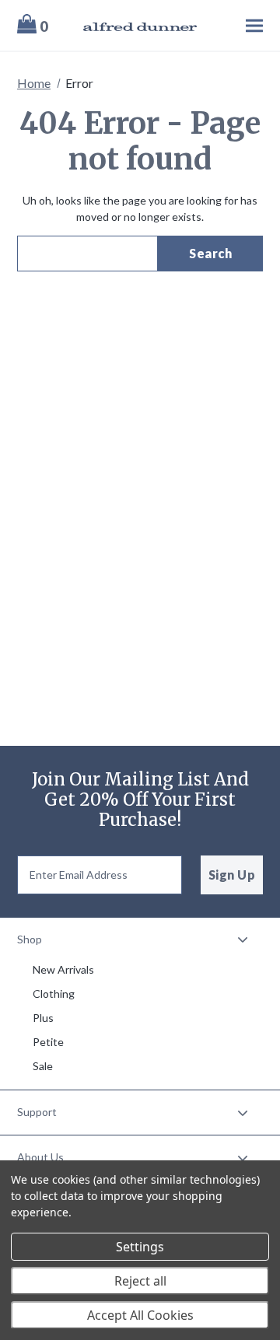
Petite (48, 1041)
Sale (43, 1065)
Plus (43, 1017)
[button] (140, 939)
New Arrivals (63, 969)
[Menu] (239, 25)
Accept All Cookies (140, 1315)
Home (34, 82)
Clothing (54, 993)
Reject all (140, 1280)
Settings (140, 1246)
